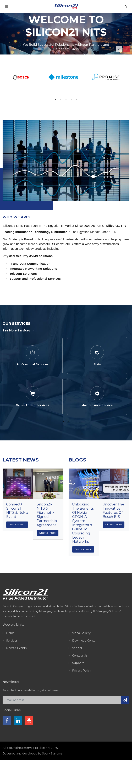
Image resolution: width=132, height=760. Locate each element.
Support (78, 663)
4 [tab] (68, 47)
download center (84, 640)
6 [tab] (79, 47)
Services (11, 640)
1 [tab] (53, 47)
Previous (117, 48)
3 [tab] (63, 47)
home (10, 633)
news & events (16, 648)
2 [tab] (58, 47)
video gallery (81, 633)
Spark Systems (52, 753)
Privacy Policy (81, 670)
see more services (16, 330)
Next (125, 48)
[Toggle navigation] (6, 6)
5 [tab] (73, 47)
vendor (77, 648)
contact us (79, 655)
